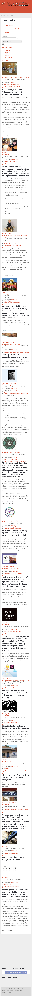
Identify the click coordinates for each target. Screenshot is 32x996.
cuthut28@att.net (8, 768)
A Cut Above (5, 152)
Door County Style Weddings (20, 988)
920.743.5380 (14, 299)
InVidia (4, 845)
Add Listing (10, 990)
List (4, 60)
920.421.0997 (14, 457)
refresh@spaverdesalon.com (11, 84)
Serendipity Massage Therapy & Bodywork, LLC (14, 520)
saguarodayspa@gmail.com (11, 301)
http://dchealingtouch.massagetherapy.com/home (16, 352)
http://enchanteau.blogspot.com (12, 886)
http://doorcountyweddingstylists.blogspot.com (16, 393)
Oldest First (8, 52)
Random (7, 55)
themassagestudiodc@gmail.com (12, 459)
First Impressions (6, 678)
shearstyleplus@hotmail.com (11, 722)
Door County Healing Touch (9, 342)
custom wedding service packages (18, 132)
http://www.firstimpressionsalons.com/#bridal (16, 687)
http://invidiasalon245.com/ (11, 853)
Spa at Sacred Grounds (8, 566)
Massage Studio (6, 451)
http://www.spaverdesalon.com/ (12, 86)
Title (6, 54)
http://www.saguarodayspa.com (12, 302)
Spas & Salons (18, 990)
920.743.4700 (14, 720)
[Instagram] (2, 137)
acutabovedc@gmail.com (10, 161)
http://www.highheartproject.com (12, 245)
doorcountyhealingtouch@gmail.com (13, 351)
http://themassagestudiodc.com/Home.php (15, 461)
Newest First (8, 50)
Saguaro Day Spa (6, 292)
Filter (3, 45)
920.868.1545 (14, 158)
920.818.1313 (14, 882)
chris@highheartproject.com (11, 243)
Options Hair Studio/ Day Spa (9, 802)
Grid (8, 60)
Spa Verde (4, 76)
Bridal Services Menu (14, 217)
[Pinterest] (2, 277)
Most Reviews (8, 57)
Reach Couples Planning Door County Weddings (13, 994)
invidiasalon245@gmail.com (11, 852)
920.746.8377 (14, 388)
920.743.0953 (14, 685)
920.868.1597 (14, 82)
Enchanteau (5, 876)
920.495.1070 (14, 349)
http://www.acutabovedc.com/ (11, 163)
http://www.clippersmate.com (11, 633)
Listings (7, 32)
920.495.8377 (14, 390)
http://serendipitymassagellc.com (12, 528)
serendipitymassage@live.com (11, 527)
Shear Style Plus (6, 714)
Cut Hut (4, 759)
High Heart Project (7, 233)
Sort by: (8, 47)
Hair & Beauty (8, 25)
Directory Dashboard (7, 992)
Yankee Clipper (6, 622)
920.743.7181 (14, 629)
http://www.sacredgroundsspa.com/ (13, 573)
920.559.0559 (14, 525)
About (3, 990)
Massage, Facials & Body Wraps (13, 28)
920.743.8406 (14, 766)
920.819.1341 (14, 242)
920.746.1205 (14, 808)
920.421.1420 (14, 159)
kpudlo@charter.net (9, 392)
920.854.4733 (14, 571)
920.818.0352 (14, 850)
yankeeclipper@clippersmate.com (12, 631)
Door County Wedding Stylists (9, 383)
